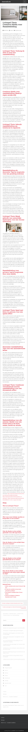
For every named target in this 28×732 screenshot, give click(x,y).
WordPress (22, 730)
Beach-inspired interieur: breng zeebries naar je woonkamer (13, 656)
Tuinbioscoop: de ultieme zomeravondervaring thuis (14, 659)
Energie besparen (8, 667)
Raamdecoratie (18, 30)
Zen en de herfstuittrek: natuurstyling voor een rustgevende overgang (13, 641)
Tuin (6, 685)
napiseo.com (5, 707)
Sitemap (4, 694)
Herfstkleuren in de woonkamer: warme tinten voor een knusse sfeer (14, 648)
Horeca (6, 670)
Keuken (6, 675)
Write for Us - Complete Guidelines (10, 696)
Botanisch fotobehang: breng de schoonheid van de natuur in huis (14, 652)
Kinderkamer (7, 678)
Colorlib (13, 730)
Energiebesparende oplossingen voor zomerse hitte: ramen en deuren (14, 645)
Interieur (6, 673)
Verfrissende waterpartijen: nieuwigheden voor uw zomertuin (13, 637)
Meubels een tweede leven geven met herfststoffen (14, 628)
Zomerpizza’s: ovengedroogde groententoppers (13, 630)
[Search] (23, 620)
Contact (4, 691)
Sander (11, 30)
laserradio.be (6, 1)
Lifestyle (6, 680)
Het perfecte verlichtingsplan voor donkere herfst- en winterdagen (13, 633)
